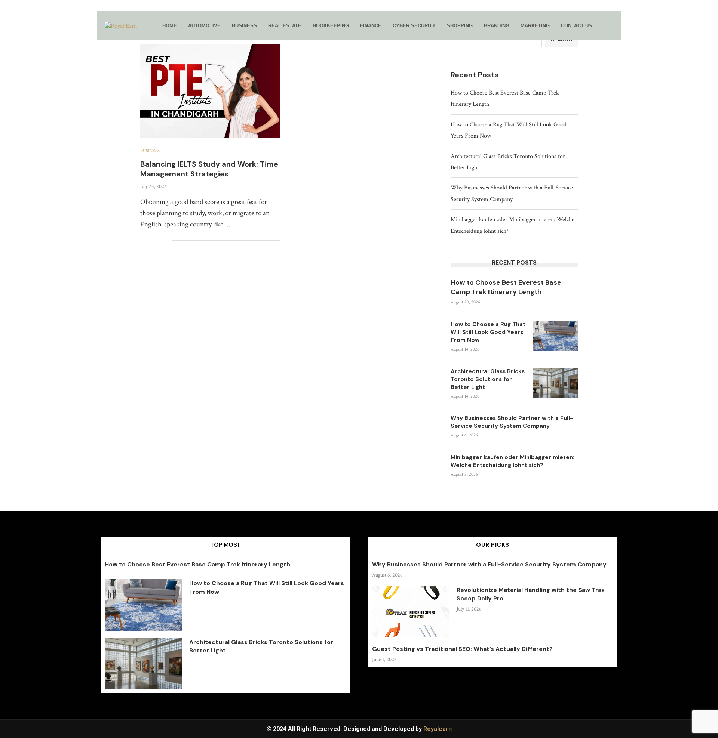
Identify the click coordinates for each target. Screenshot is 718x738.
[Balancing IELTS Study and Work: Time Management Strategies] (210, 91)
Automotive (204, 25)
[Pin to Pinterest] (158, 240)
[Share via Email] (166, 240)
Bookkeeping (331, 25)
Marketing (535, 25)
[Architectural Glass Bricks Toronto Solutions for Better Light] (555, 383)
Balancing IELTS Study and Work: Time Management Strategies (209, 169)
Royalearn (437, 728)
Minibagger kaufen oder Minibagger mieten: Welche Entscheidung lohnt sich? (512, 461)
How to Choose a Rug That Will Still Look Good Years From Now (488, 332)
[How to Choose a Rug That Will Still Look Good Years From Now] (555, 336)
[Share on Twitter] (150, 240)
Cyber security (414, 25)
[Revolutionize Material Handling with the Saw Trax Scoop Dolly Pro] (410, 611)
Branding (496, 25)
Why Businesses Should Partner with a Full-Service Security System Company (512, 422)
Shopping (460, 25)
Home (169, 25)
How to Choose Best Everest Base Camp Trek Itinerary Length (506, 287)
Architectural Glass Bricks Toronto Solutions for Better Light (488, 379)
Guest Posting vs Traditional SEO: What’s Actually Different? (462, 649)
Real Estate (284, 25)
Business (244, 25)
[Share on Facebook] (142, 240)
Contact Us (576, 25)
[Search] (609, 26)
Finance (370, 25)
